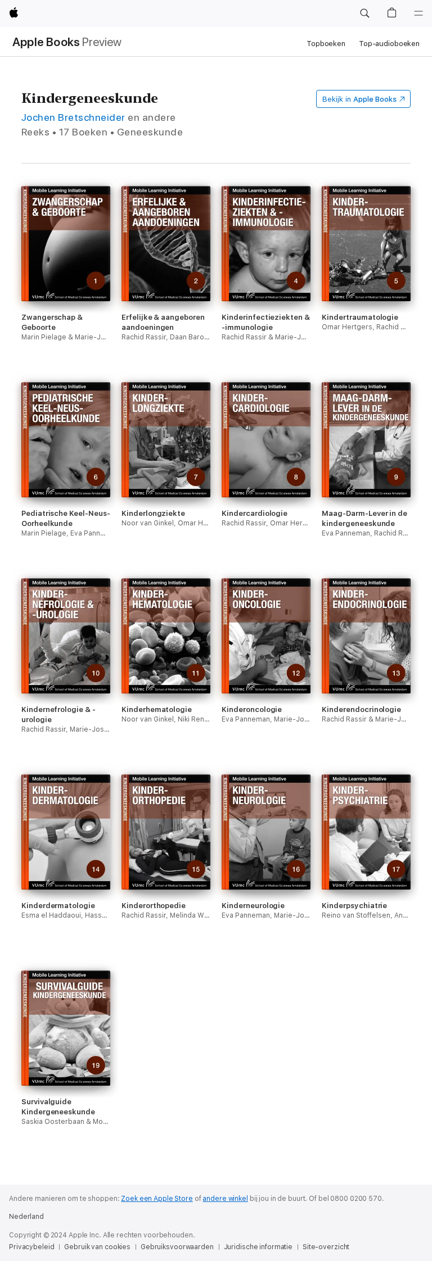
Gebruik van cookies (97, 1247)
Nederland (26, 1217)
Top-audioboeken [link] (389, 43)
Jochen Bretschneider (73, 117)
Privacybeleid (31, 1247)
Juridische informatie (258, 1247)
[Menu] (418, 13)
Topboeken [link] (326, 43)
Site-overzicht (326, 1247)
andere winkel (225, 1199)
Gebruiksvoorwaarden (177, 1247)
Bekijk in (359, 99)
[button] (364, 13)
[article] (65, 284)
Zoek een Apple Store (157, 1199)
